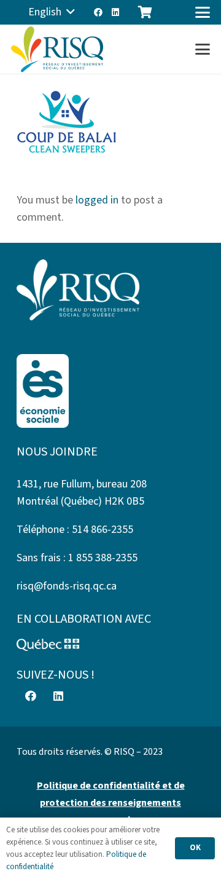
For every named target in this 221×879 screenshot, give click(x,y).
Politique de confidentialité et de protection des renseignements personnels (111, 803)
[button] (51, 12)
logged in (97, 200)
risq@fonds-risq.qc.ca (67, 586)
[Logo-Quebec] (110, 645)
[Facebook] (98, 12)
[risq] (57, 49)
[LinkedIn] (115, 12)
